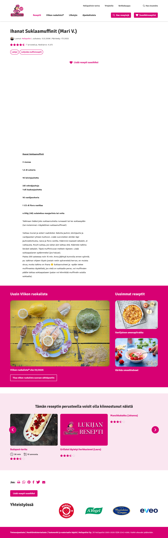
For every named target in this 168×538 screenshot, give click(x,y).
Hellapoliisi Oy (85, 532)
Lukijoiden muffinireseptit (31, 52)
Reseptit (37, 15)
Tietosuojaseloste (17, 532)
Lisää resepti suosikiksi (24, 493)
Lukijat (14, 52)
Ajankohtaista (89, 15)
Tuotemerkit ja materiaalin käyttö (62, 532)
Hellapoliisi (26, 38)
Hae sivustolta (152, 6)
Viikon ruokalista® (55, 15)
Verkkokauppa (124, 6)
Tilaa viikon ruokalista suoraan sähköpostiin (33, 377)
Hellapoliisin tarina (91, 6)
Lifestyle (73, 15)
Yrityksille (109, 6)
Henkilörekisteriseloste (37, 532)
